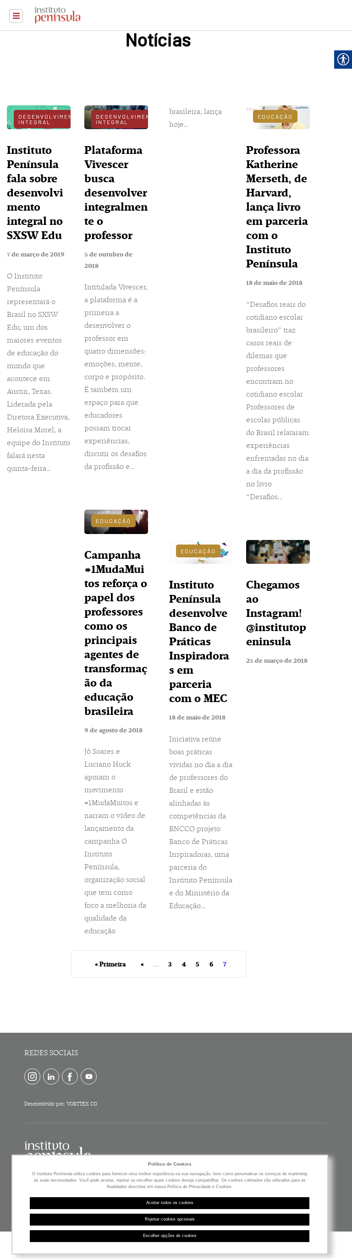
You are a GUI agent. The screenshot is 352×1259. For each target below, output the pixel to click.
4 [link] (184, 964)
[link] (16, 16)
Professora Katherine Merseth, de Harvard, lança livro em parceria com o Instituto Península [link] (277, 207)
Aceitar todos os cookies (169, 1202)
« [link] (142, 964)
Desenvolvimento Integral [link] (49, 119)
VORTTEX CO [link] (81, 1104)
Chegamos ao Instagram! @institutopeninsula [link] (276, 613)
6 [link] (211, 964)
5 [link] (197, 964)
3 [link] (170, 964)
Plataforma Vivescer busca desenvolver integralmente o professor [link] (116, 192)
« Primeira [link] (110, 964)
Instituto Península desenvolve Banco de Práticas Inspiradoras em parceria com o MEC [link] (199, 641)
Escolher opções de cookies (170, 1235)
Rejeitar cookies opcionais (170, 1219)
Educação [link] (113, 521)
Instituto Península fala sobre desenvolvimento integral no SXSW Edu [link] (35, 192)
